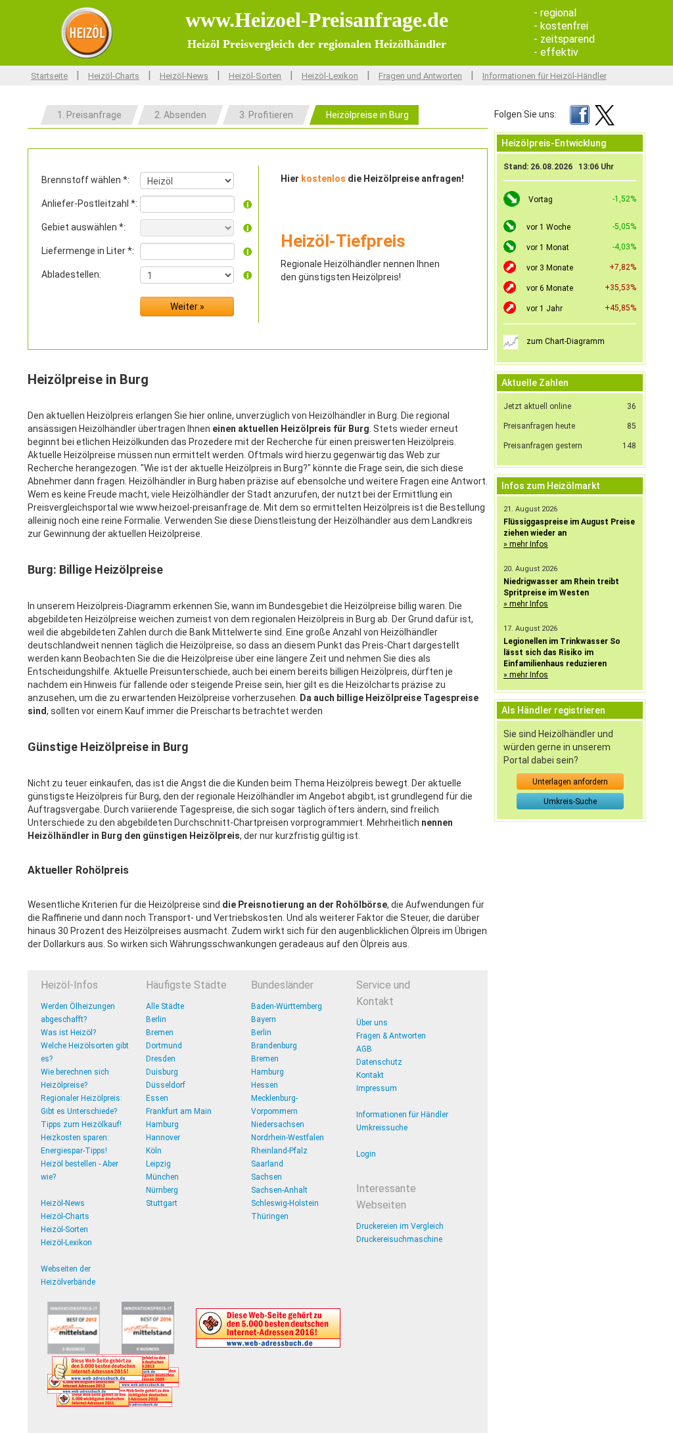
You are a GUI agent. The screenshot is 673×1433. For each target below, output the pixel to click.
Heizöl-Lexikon (330, 76)
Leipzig (158, 1163)
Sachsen (266, 1177)
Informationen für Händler (402, 1114)
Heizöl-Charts (113, 76)
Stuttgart (161, 1203)
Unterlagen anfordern (570, 781)
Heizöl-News (184, 76)
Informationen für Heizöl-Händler (544, 76)
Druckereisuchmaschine (399, 1239)
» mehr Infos (525, 544)
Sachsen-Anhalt (279, 1190)
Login (366, 1154)
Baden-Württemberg (286, 1006)
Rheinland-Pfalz (279, 1150)
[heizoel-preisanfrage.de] (86, 32)
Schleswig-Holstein (285, 1203)
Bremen (160, 1032)
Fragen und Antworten (420, 76)
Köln (154, 1150)
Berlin (156, 1019)
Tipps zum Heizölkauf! (81, 1124)
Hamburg (162, 1124)
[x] (605, 114)
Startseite (49, 76)
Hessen (264, 1085)
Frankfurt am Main (179, 1111)
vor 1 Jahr (544, 308)
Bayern (263, 1019)
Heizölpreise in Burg (367, 115)
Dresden (160, 1058)
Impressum (376, 1088)
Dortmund (164, 1045)
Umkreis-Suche (570, 801)
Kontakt (370, 1075)
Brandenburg (274, 1045)
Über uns (372, 1022)
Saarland (267, 1163)
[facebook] (580, 114)
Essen (157, 1098)
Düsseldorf (165, 1085)
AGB (364, 1049)
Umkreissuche (381, 1127)
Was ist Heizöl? (68, 1032)
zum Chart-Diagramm (565, 341)
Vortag (540, 199)
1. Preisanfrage (89, 115)
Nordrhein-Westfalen (287, 1137)
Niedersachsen (277, 1124)
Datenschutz (379, 1062)
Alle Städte (165, 1006)
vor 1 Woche (548, 227)
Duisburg (162, 1072)
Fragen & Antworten (391, 1035)
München (162, 1177)
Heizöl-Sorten (255, 76)
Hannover (163, 1137)
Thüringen (270, 1216)
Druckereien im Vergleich (400, 1226)
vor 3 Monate (549, 267)
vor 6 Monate (549, 288)
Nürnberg (162, 1190)
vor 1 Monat (547, 247)
